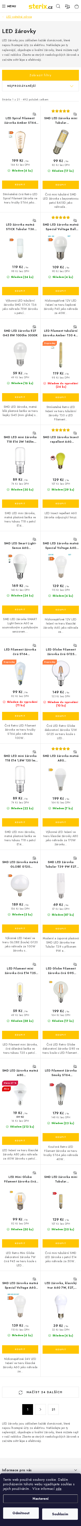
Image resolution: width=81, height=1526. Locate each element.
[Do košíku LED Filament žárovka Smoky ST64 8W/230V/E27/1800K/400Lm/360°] (61, 1137)
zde (58, 1488)
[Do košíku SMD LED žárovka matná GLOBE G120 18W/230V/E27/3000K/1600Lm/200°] (20, 928)
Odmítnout (20, 1513)
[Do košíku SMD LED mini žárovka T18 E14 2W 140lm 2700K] (20, 504)
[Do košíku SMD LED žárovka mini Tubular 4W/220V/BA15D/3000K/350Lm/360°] (61, 185)
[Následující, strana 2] (40, 1409)
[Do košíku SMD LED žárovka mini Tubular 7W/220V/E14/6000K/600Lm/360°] (61, 1243)
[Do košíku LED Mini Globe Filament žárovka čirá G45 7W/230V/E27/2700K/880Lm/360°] (20, 1243)
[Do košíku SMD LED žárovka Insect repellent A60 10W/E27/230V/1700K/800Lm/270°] (61, 504)
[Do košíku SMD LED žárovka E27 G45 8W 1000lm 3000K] (20, 397)
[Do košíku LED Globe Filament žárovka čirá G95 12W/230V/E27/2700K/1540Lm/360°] (61, 1035)
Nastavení (41, 1498)
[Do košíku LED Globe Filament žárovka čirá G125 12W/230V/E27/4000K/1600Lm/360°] (61, 716)
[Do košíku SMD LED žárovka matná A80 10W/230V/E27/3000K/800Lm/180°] (20, 1141)
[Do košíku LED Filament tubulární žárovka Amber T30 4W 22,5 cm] (61, 397)
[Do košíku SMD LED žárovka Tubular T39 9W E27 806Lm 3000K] (61, 929)
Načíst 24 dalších (44, 1392)
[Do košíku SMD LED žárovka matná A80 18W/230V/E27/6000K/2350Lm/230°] (61, 822)
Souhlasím (60, 1514)
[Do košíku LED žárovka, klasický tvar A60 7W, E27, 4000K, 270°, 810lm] (61, 1349)
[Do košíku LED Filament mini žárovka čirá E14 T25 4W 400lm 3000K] (20, 1035)
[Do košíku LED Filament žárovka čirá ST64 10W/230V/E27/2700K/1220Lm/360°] (20, 716)
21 (53, 1409)
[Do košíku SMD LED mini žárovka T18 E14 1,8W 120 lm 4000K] (20, 822)
